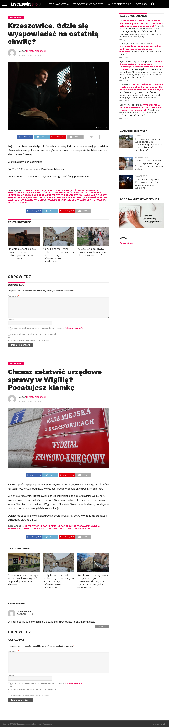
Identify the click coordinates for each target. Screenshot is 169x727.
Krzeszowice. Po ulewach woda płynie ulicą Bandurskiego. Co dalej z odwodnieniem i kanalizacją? (141, 23)
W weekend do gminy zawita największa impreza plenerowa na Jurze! (93, 252)
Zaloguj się (126, 243)
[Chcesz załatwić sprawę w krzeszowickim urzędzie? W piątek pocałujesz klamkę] (24, 571)
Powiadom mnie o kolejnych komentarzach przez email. (32, 334)
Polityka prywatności (155, 724)
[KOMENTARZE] (91, 136)
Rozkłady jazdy (146, 4)
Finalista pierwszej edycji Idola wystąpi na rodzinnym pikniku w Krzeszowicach (22, 253)
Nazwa (11, 319)
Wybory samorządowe (88, 4)
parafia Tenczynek (39, 197)
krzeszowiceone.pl (36, 50)
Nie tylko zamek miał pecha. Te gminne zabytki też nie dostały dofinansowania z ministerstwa (58, 255)
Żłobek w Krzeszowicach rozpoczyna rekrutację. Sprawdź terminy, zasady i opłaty (141, 65)
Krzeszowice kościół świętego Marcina (76, 193)
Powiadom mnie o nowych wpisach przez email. (28, 340)
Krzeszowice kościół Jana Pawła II (29, 193)
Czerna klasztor (33, 190)
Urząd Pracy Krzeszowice (73, 526)
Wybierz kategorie (119, 4)
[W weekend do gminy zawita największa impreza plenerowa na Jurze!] (93, 244)
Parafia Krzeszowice (50, 195)
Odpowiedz (102, 626)
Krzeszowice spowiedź (22, 195)
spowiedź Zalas (17, 202)
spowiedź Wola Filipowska (88, 200)
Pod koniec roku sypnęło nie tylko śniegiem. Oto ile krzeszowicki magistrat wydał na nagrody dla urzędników (93, 581)
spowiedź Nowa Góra (31, 200)
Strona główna (59, 4)
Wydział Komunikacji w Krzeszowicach (65, 528)
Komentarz (13, 296)
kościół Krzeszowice (84, 190)
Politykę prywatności (73, 328)
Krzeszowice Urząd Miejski (39, 526)
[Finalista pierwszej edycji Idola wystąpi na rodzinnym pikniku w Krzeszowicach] (24, 244)
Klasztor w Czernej (57, 190)
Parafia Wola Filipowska (67, 197)
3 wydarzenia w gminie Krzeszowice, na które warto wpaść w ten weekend (140, 48)
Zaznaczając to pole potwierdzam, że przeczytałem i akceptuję (47, 328)
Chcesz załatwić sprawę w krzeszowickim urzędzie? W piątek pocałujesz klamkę (23, 580)
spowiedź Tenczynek (58, 200)
